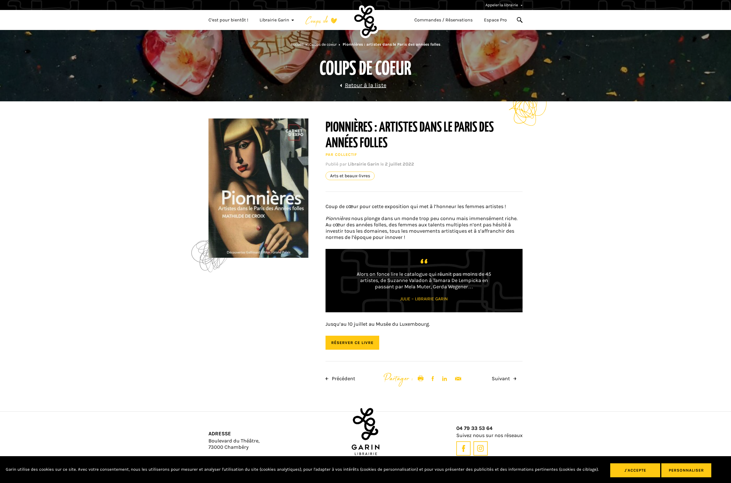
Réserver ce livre (352, 342)
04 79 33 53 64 (474, 428)
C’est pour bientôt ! (228, 20)
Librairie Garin (274, 20)
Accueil (297, 44)
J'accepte (635, 470)
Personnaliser (686, 470)
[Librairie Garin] (365, 21)
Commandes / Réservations (443, 20)
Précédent (343, 378)
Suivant (501, 378)
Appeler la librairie (502, 5)
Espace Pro (495, 20)
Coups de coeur (323, 44)
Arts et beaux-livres (350, 175)
